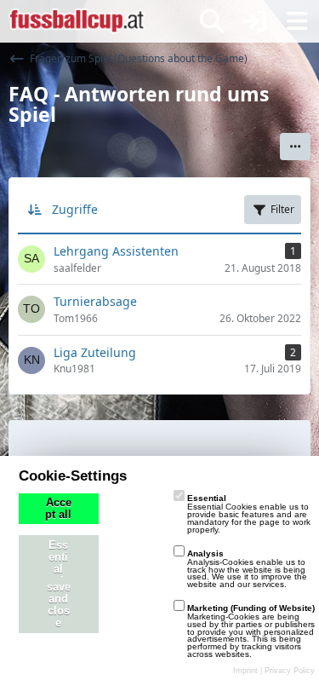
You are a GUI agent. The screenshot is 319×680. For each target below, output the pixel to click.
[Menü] (297, 21)
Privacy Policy (290, 670)
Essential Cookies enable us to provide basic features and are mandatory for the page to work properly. (248, 513)
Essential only (58, 563)
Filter (282, 209)
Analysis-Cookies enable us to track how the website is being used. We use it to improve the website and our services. (247, 569)
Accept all (58, 509)
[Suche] (212, 21)
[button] (295, 146)
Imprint (245, 670)
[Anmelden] (254, 21)
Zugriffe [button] (75, 209)
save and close (59, 605)
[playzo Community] (76, 21)
